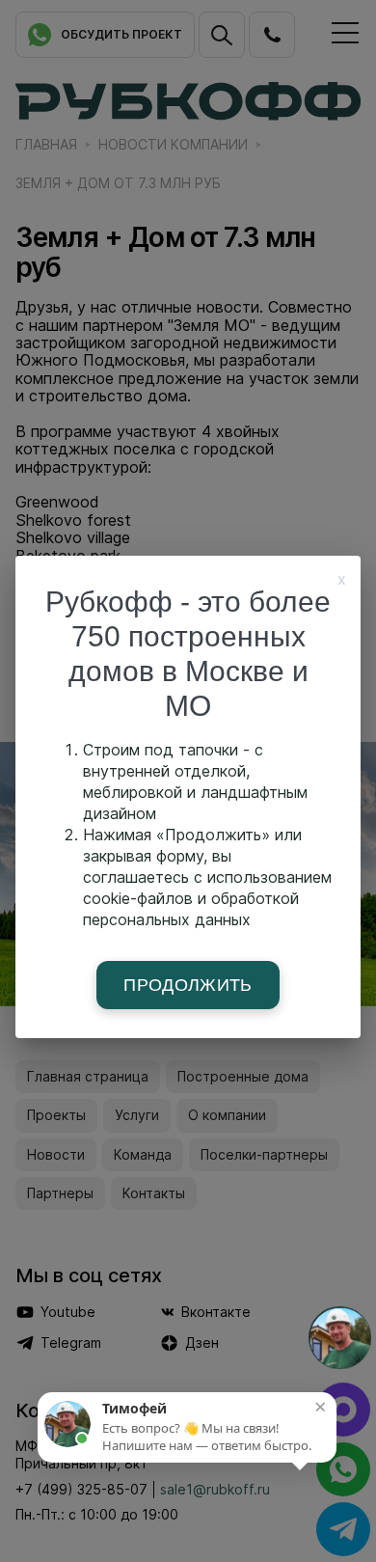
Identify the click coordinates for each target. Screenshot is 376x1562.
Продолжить (188, 985)
